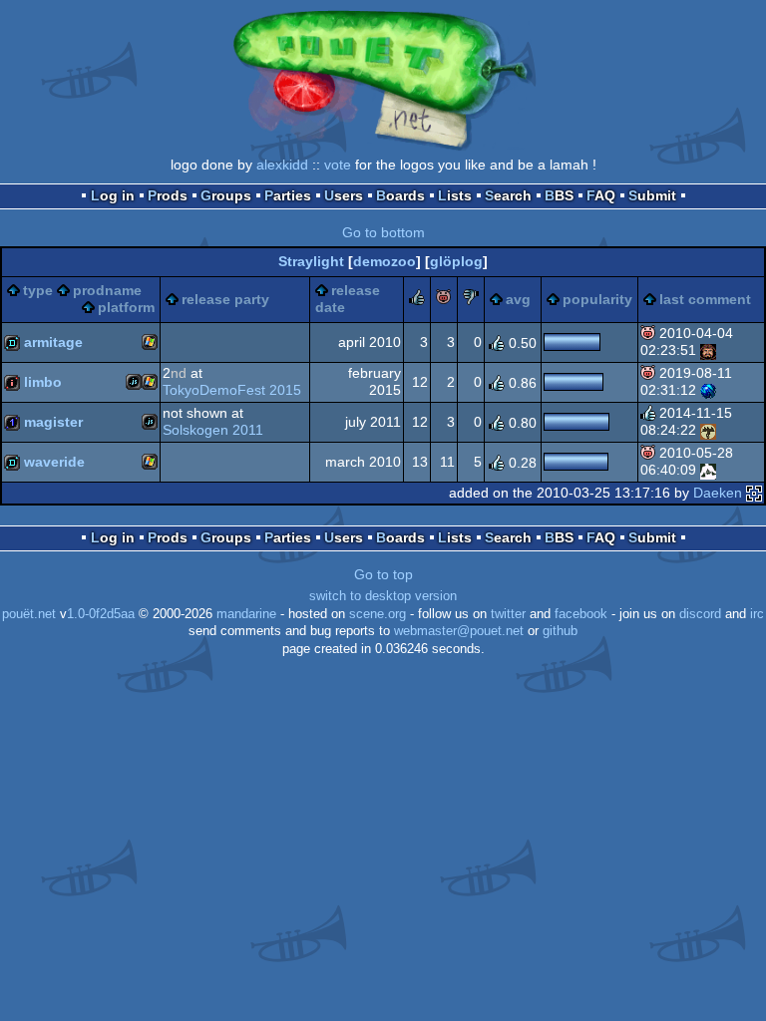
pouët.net (29, 614)
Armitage (53, 342)
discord (700, 614)
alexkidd (282, 164)
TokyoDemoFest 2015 (232, 390)
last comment (705, 299)
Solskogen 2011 (213, 430)
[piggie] (444, 300)
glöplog (456, 261)
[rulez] (417, 300)
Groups (225, 195)
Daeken (717, 493)
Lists (455, 195)
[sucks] (471, 300)
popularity (597, 299)
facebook (581, 614)
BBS (559, 195)
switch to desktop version (383, 596)
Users (343, 195)
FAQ (600, 195)
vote (337, 164)
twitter (508, 614)
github (560, 631)
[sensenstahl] (708, 430)
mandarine (246, 614)
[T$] (708, 390)
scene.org (377, 614)
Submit (652, 195)
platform (126, 307)
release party (225, 299)
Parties (287, 195)
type (38, 290)
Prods (168, 195)
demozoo (384, 261)
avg (518, 299)
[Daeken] (754, 493)
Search (508, 195)
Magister (53, 422)
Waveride (54, 462)
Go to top (383, 574)
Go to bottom (383, 232)
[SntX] (708, 470)
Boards (400, 195)
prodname (107, 290)
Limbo (43, 382)
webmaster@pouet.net (459, 631)
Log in (113, 195)
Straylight (311, 261)
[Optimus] (708, 350)
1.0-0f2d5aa (101, 614)
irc (757, 614)
